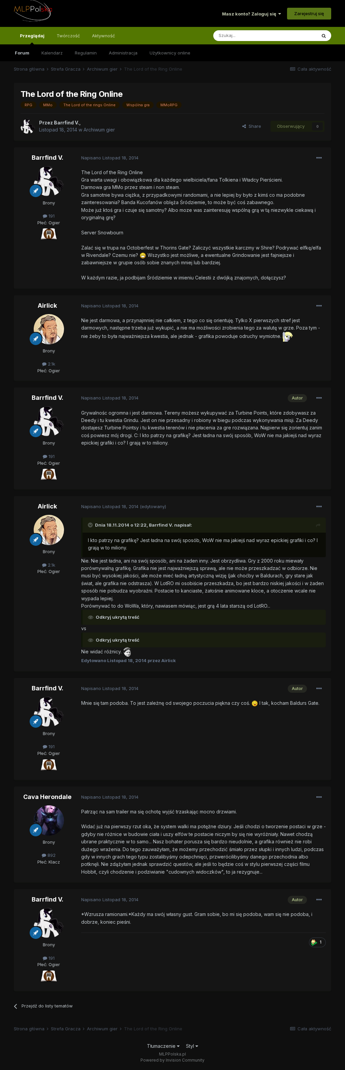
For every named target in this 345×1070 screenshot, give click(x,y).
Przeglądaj (32, 35)
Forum (22, 52)
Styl (190, 1046)
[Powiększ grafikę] (49, 233)
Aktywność (103, 35)
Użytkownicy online (170, 52)
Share (253, 126)
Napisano (109, 157)
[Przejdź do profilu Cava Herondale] (49, 820)
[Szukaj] (323, 35)
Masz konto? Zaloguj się (250, 13)
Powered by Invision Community (172, 1060)
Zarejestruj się (309, 13)
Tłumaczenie (162, 1046)
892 (51, 855)
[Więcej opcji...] (319, 158)
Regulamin (86, 52)
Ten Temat (296, 35)
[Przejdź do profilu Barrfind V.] (28, 126)
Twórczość (68, 35)
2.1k (50, 364)
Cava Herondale (47, 796)
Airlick (47, 305)
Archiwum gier (99, 129)
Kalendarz (52, 52)
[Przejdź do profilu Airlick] (49, 329)
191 (51, 216)
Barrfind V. (47, 157)
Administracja (123, 52)
